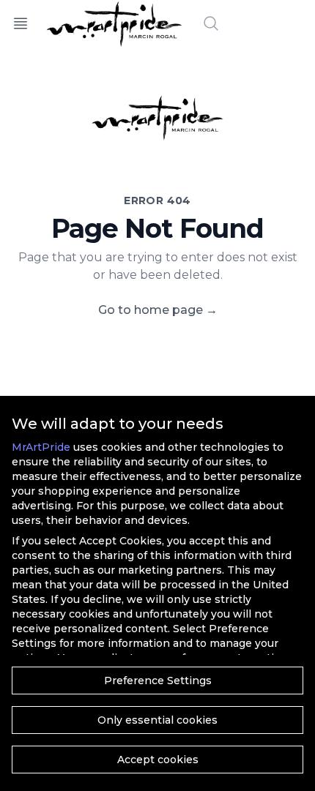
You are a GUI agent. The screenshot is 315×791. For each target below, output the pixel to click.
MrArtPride (41, 447)
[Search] (211, 23)
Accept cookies (158, 759)
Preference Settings (158, 680)
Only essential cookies (157, 720)
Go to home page (158, 310)
